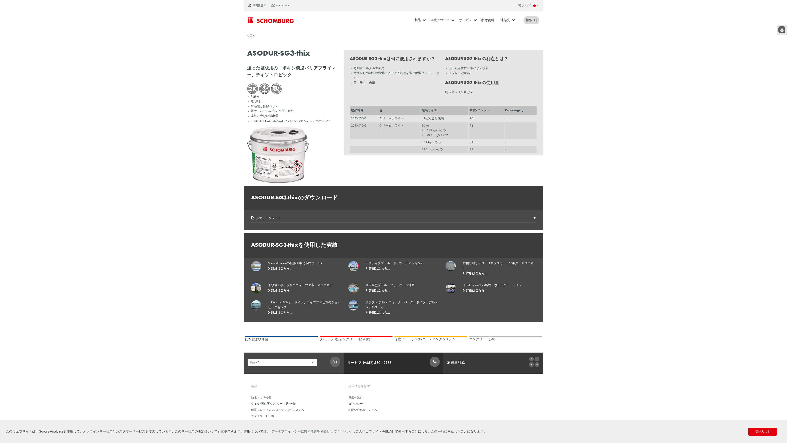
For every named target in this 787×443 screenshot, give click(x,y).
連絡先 (505, 20)
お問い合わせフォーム (362, 410)
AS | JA (526, 5)
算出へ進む (355, 397)
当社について (440, 20)
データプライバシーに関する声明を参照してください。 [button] (312, 431)
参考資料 (487, 20)
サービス (465, 20)
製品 (417, 20)
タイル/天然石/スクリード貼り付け (274, 404)
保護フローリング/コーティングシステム (277, 410)
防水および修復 (261, 397)
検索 (529, 20)
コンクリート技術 (262, 416)
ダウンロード (357, 404)
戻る (252, 36)
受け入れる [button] (762, 431)
